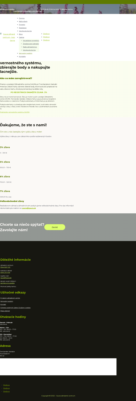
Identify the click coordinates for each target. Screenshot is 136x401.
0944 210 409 (5, 272)
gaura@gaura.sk (5, 278)
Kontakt (3, 304)
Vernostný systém (25, 53)
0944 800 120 (5, 267)
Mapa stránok (5, 311)
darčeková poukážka (7, 283)
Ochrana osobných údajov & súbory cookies (15, 308)
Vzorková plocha (25, 31)
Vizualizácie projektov (31, 41)
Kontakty (22, 56)
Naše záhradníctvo (30, 47)
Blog (21, 34)
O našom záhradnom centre (10, 298)
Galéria (21, 37)
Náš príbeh (23, 21)
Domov (22, 18)
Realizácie (22, 28)
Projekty (22, 25)
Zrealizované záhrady (31, 44)
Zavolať (55, 227)
